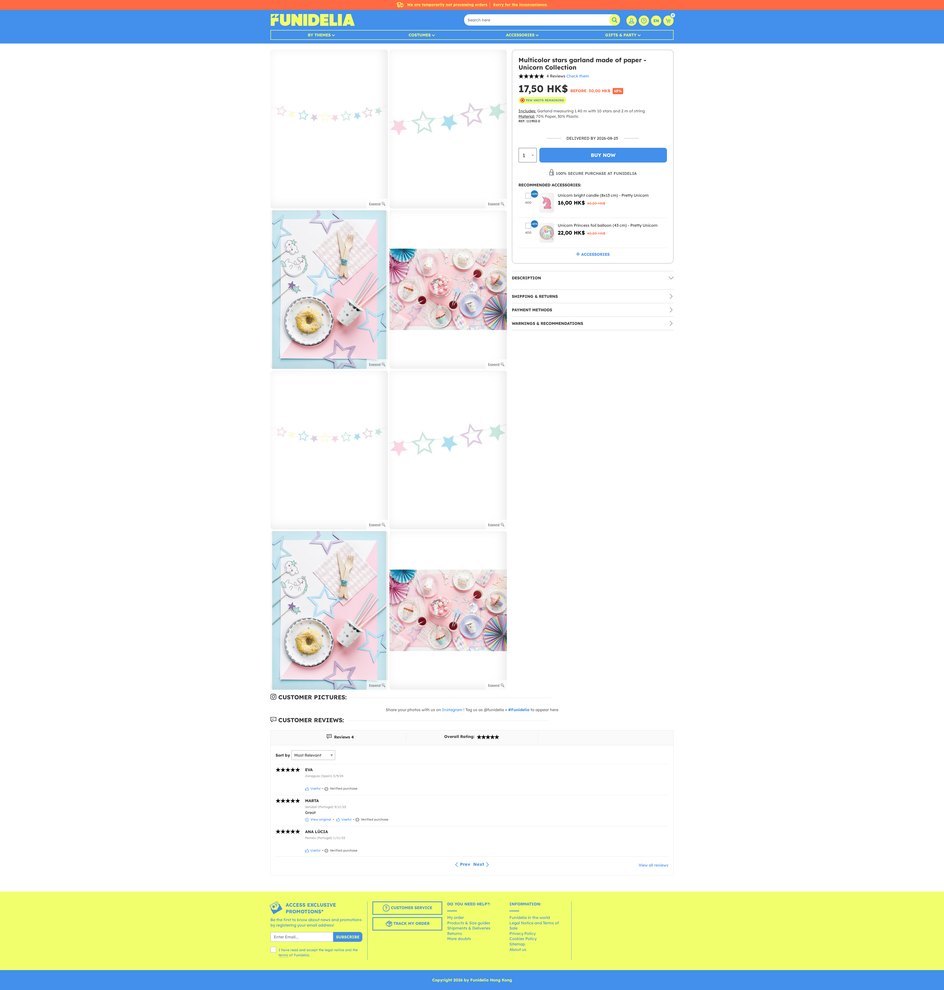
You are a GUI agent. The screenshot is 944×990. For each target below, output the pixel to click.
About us (517, 949)
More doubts (459, 938)
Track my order (410, 923)
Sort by (283, 755)
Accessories (520, 35)
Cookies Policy (523, 938)
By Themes (319, 35)
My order (455, 917)
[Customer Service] (644, 20)
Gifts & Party (620, 35)
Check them (577, 76)
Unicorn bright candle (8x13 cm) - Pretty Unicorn (603, 195)
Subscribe (347, 936)
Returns (454, 933)
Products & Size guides (468, 922)
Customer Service (411, 907)
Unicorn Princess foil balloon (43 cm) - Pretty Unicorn (608, 225)
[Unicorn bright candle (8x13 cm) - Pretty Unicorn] (546, 203)
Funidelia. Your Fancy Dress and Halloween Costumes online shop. (312, 20)
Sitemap (517, 944)
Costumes (420, 35)
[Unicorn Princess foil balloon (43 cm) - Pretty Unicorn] (546, 233)
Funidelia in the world (529, 917)
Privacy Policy (522, 933)
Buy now (603, 155)
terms (283, 955)
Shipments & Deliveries (468, 928)
